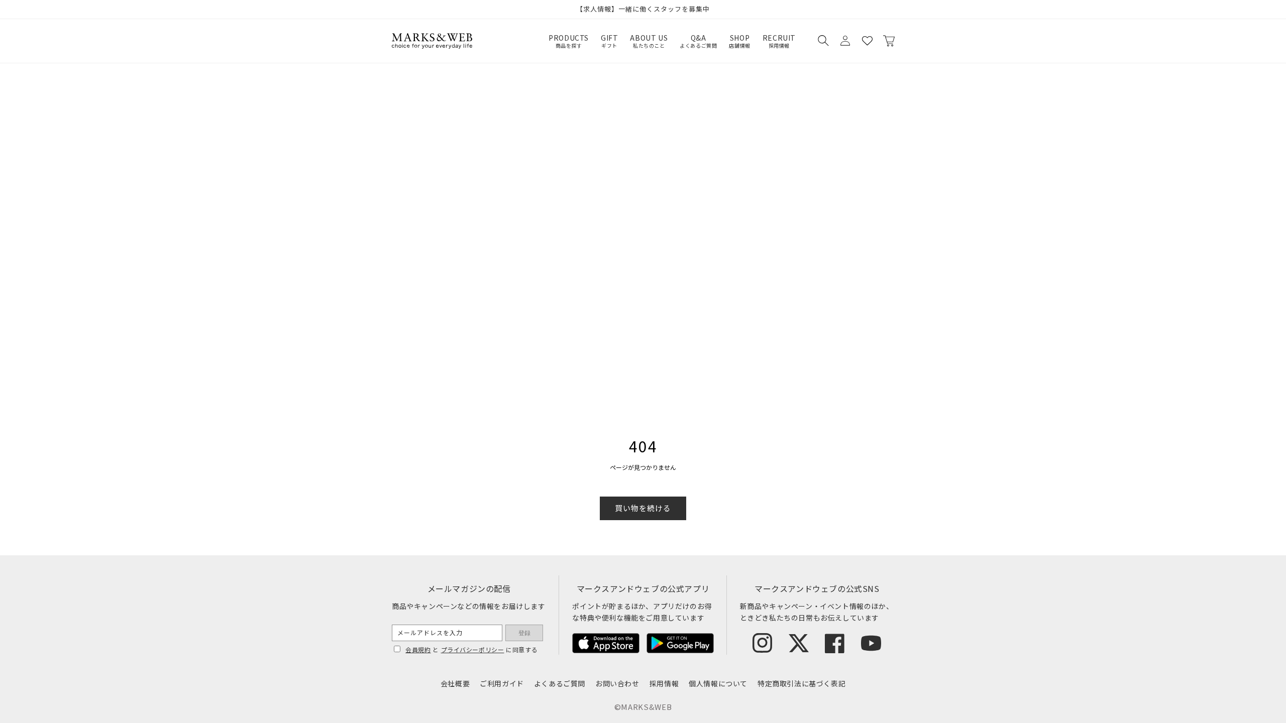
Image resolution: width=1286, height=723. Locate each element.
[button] (823, 41)
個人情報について (718, 683)
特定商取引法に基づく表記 (801, 683)
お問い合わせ (617, 683)
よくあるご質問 (559, 683)
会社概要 (455, 683)
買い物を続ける (643, 508)
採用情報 (664, 683)
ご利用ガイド (502, 683)
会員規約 (418, 649)
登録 (524, 633)
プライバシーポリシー (472, 649)
